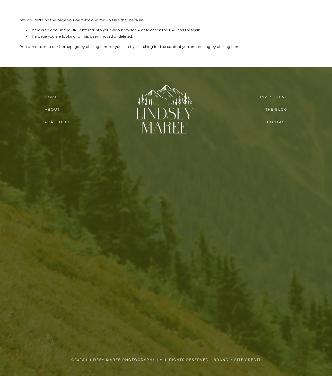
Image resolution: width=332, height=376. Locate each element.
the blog (276, 109)
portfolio (57, 122)
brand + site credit (237, 360)
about (52, 109)
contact (277, 122)
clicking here (97, 47)
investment (273, 97)
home (51, 97)
